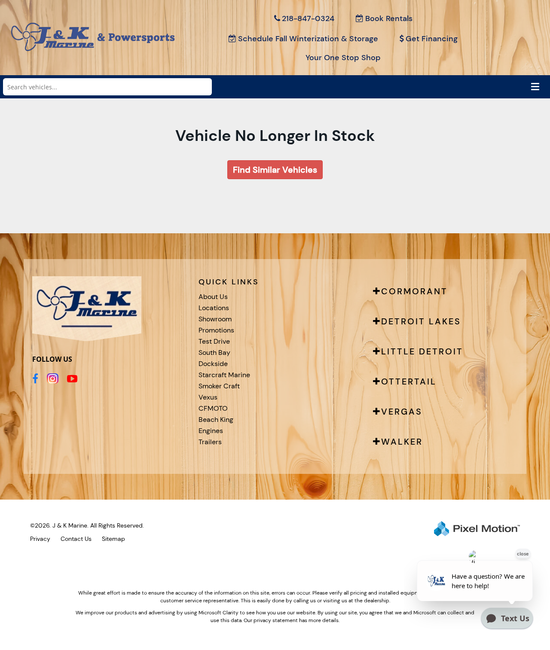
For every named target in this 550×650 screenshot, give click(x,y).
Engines (211, 430)
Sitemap (113, 539)
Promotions (216, 330)
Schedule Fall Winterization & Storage (308, 39)
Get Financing (432, 39)
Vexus (208, 397)
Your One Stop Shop (343, 57)
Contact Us (76, 539)
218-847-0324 (308, 18)
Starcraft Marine (224, 374)
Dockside (213, 363)
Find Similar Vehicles (275, 169)
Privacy (40, 539)
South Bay (214, 352)
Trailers (210, 441)
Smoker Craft (219, 386)
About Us (213, 296)
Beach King (216, 419)
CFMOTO (213, 408)
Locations (214, 307)
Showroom (215, 318)
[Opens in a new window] (35, 378)
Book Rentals (388, 18)
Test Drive (214, 341)
